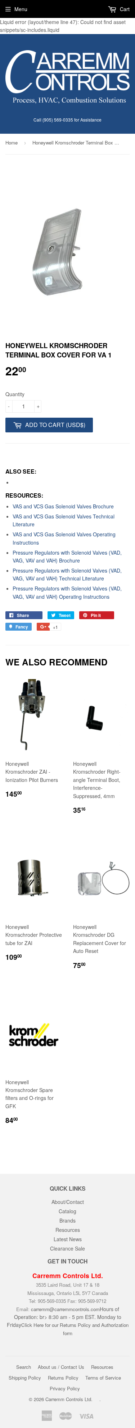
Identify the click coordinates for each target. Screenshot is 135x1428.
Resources (67, 1229)
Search (23, 1366)
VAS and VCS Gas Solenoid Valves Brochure (63, 506)
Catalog (67, 1211)
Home (11, 142)
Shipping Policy (25, 1377)
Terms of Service (103, 1377)
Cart (124, 9)
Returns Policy (63, 1377)
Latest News (68, 1239)
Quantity (14, 394)
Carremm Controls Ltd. (69, 1399)
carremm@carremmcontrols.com (65, 1309)
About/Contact (67, 1201)
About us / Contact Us (61, 1366)
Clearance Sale (67, 1248)
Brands (67, 1220)
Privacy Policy (65, 1388)
